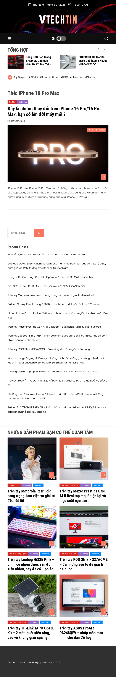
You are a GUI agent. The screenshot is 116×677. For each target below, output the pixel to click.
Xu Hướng (23, 102)
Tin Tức (12, 102)
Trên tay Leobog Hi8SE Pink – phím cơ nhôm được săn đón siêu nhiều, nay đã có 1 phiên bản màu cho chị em (31, 566)
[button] (104, 49)
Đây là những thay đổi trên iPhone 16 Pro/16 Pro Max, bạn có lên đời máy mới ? (54, 111)
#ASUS (33, 77)
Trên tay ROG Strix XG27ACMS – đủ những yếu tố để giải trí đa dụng (49, 349)
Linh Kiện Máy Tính (68, 554)
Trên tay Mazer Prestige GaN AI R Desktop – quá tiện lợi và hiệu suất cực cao (54, 326)
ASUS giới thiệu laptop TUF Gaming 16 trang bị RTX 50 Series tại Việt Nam (53, 371)
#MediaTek (77, 77)
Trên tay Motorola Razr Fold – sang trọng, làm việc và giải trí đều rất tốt (51, 295)
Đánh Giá (38, 485)
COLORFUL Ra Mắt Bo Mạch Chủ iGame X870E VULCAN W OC (93, 60)
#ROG (65, 77)
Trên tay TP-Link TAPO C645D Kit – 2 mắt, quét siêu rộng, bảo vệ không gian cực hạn (31, 633)
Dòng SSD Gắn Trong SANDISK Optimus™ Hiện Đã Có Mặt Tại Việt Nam (40, 62)
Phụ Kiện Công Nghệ (69, 485)
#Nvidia (90, 77)
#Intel (55, 77)
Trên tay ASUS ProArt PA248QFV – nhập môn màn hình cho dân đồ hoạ (81, 633)
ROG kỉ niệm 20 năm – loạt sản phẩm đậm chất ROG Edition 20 (46, 254)
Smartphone (14, 485)
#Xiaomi (45, 77)
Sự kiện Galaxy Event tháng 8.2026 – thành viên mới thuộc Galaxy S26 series (54, 304)
